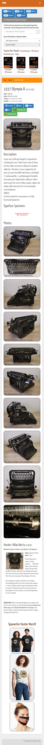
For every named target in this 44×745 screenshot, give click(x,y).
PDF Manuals (35, 51)
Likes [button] (8, 110)
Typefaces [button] (9, 15)
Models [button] (19, 11)
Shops (17, 54)
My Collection (24, 549)
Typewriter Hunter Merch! (22, 624)
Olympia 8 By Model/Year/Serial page (24, 607)
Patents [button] (21, 15)
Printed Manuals (25, 51)
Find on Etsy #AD (11, 114)
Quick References (9, 54)
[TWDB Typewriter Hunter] (22, 640)
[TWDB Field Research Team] (22, 716)
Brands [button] (7, 11)
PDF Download (8, 72)
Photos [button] (29, 106)
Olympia (10, 80)
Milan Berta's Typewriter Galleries (12, 549)
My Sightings (33, 549)
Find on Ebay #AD (21, 110)
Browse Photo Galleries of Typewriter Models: (15, 37)
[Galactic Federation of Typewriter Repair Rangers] (22, 676)
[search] (22, 41)
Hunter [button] (20, 106)
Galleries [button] (31, 11)
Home (5, 80)
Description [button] (10, 106)
